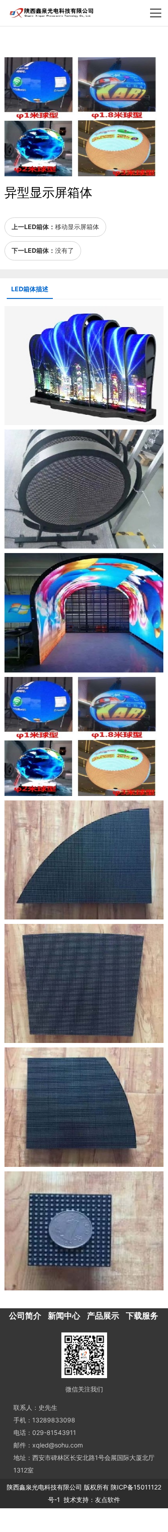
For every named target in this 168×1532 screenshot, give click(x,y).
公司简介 (25, 1315)
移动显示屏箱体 (77, 226)
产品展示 (103, 1315)
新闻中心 (64, 1315)
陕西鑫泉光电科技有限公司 (44, 1487)
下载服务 (142, 1315)
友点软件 (107, 1499)
